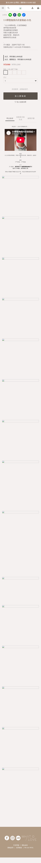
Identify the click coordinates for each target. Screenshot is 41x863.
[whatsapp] (19, 15)
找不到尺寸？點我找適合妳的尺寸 (23, 166)
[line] (10, 15)
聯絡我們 (20, 96)
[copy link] (24, 15)
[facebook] (14, 15)
